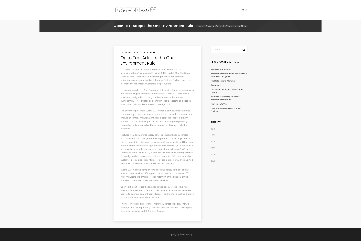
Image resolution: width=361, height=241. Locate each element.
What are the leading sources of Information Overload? (225, 98)
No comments (151, 52)
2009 (213, 135)
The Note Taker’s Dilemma (223, 81)
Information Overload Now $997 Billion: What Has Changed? (229, 75)
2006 (213, 154)
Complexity (216, 85)
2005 (213, 160)
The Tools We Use (219, 104)
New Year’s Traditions (221, 69)
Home (244, 10)
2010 (213, 129)
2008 (213, 141)
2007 (213, 148)
